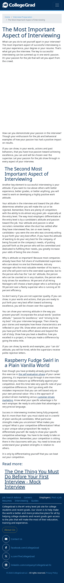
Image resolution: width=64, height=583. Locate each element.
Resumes (7, 500)
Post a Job (57, 497)
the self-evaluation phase (32, 374)
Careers (28, 497)
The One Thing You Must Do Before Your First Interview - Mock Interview (32, 479)
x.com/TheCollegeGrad (23, 556)
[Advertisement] (32, 97)
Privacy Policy (52, 573)
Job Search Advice (11, 497)
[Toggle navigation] (57, 5)
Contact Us (16, 539)
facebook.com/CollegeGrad (25, 547)
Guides (35, 500)
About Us (9, 530)
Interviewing (21, 500)
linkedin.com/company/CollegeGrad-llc (31, 565)
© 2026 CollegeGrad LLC (17, 573)
